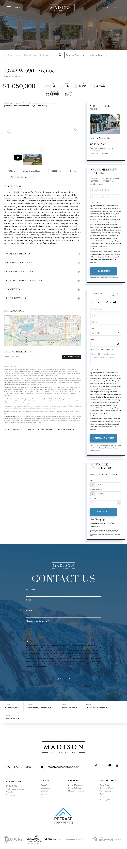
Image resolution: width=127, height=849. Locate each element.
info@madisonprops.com (63, 767)
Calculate (103, 511)
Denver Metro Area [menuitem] (75, 785)
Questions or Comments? (37, 621)
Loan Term (94, 474)
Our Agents (104, 153)
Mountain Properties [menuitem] (76, 791)
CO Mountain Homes (95, 707)
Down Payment (96, 490)
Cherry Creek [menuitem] (104, 785)
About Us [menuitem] (44, 785)
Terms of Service (85, 686)
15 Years (114, 474)
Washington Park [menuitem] (105, 791)
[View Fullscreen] (7, 327)
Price (92, 481)
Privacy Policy (104, 448)
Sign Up (115, 8)
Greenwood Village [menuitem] (106, 788)
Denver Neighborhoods (39, 707)
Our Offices (10, 792)
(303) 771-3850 (23, 767)
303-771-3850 (99, 144)
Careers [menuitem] (44, 794)
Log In (105, 8)
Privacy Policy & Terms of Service (55, 664)
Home (6, 429)
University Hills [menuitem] (105, 800)
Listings (15, 429)
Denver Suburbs (68, 707)
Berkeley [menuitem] (102, 797)
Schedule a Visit (113, 294)
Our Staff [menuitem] (44, 791)
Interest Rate (95, 499)
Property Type (11, 707)
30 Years (104, 474)
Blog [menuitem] (42, 797)
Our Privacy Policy (74, 840)
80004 (49, 429)
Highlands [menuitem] (103, 794)
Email (28, 599)
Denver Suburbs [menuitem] (74, 788)
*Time (92, 339)
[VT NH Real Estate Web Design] (107, 839)
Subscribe (104, 271)
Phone (29, 610)
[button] (60, 55)
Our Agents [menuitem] (45, 788)
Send (60, 678)
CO (22, 429)
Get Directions (71, 357)
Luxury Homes (11, 718)
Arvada (40, 429)
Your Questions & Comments (102, 350)
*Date (92, 328)
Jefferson (31, 429)
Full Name (30, 589)
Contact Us (94, 153)
